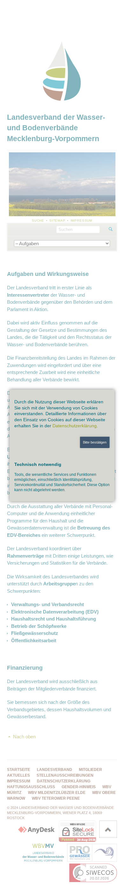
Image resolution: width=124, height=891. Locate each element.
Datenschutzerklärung (74, 425)
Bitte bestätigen (95, 442)
